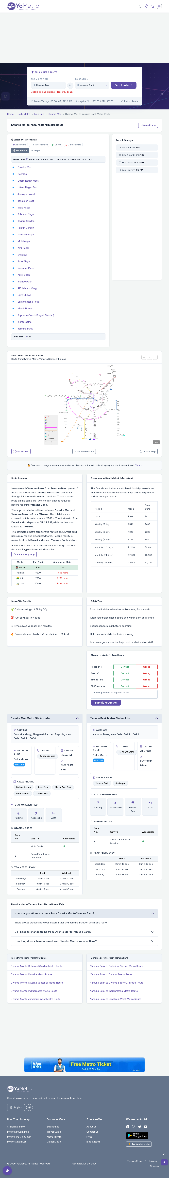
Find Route (122, 85)
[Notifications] (140, 6)
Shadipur (22, 254)
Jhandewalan (24, 281)
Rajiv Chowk (24, 294)
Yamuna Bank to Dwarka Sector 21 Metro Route (116, 982)
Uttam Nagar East (27, 187)
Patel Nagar (24, 261)
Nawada (22, 173)
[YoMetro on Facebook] (127, 1127)
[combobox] (48, 85)
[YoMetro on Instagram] (133, 1127)
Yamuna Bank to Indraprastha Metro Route (114, 990)
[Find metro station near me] (146, 6)
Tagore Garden (25, 221)
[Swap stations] (70, 86)
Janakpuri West (26, 194)
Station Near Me (16, 1126)
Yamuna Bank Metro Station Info (110, 718)
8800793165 (128, 752)
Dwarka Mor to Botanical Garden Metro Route (37, 966)
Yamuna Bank (25, 328)
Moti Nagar (23, 241)
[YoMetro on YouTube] (145, 1127)
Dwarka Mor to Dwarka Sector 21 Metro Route (37, 982)
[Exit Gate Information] (26, 336)
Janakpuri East (25, 200)
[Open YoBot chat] (7, 1170)
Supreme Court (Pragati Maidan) (35, 315)
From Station (39, 79)
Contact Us (92, 1131)
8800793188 (49, 756)
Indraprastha (24, 321)
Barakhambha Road (28, 301)
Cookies (154, 1166)
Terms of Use (134, 1161)
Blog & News (93, 1141)
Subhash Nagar (25, 214)
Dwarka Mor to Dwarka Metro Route (31, 974)
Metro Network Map (18, 1131)
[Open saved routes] (164, 1162)
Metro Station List (16, 1141)
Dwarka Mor (24, 167)
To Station (81, 79)
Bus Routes (53, 1126)
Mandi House (25, 308)
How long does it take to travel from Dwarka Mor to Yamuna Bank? (56, 941)
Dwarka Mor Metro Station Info (30, 718)
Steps (37, 150)
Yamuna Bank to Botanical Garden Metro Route (116, 966)
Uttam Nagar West (27, 180)
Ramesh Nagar (25, 234)
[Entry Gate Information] (27, 159)
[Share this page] (164, 1154)
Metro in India (54, 1136)
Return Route (131, 101)
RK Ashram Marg (27, 288)
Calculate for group (24, 554)
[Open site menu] (159, 6)
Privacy (153, 1161)
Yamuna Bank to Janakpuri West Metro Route (115, 999)
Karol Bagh (23, 274)
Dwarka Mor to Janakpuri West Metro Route (36, 999)
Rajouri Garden (25, 227)
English (18, 1107)
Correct (125, 666)
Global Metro (54, 1141)
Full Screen (22, 451)
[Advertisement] (84, 40)
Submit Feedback (106, 702)
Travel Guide (54, 1131)
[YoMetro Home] (23, 6)
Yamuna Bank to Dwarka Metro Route (111, 974)
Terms (138, 465)
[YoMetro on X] (139, 1127)
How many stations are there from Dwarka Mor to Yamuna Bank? (54, 913)
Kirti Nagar (23, 247)
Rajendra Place (25, 268)
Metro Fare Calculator (19, 1136)
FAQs (89, 1136)
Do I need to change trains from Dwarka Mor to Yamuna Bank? (53, 931)
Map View (21, 150)
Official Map (149, 451)
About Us (91, 1126)
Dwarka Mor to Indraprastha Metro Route (34, 990)
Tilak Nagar (23, 207)
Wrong (146, 666)
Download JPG (85, 451)
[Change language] (152, 6)
